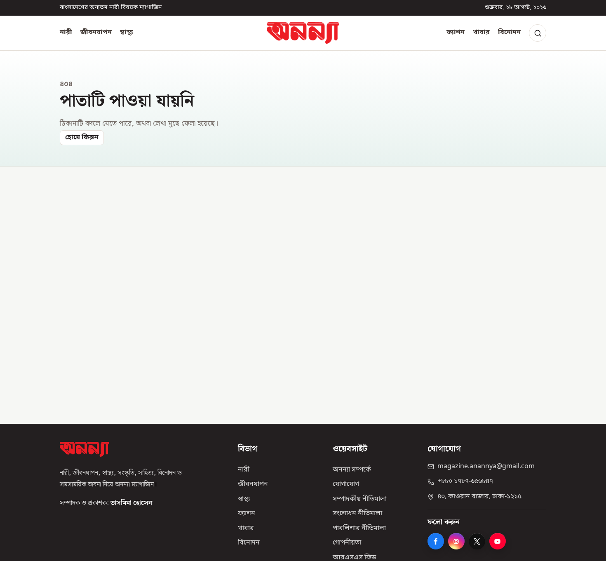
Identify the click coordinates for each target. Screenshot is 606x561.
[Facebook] (435, 541)
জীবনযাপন (96, 32)
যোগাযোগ (346, 484)
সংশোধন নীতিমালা (357, 513)
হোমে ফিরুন (82, 137)
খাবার (481, 32)
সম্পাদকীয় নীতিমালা (360, 499)
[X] (477, 541)
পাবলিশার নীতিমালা (359, 528)
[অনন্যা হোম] (303, 33)
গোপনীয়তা (347, 542)
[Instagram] (456, 541)
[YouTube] (497, 541)
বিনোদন (509, 32)
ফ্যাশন (455, 32)
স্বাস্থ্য (126, 32)
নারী (66, 32)
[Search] (537, 33)
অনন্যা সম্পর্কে (352, 469)
